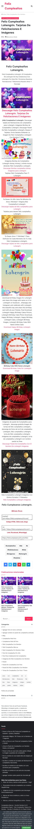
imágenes (11, 554)
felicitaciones (13, 550)
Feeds (3, 726)
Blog (4, 635)
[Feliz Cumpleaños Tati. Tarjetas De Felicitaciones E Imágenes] (25, 599)
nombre (29, 682)
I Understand (26, 827)
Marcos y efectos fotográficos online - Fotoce (16, 800)
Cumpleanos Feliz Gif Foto (10, 641)
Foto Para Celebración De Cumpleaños (14, 656)
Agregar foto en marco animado (12, 630)
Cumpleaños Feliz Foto (9, 638)
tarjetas (17, 558)
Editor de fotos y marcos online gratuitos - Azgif (17, 782)
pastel (9, 685)
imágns (22, 682)
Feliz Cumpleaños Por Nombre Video (14, 650)
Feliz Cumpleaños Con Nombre (16, 14)
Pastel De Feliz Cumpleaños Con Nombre (15, 667)
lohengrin (23, 554)
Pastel (4, 661)
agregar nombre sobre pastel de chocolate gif (16, 775)
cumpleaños (11, 546)
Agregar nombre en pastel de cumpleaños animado (18, 632)
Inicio (4, 14)
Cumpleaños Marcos (7, 805)
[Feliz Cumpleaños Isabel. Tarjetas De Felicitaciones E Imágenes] (25, 581)
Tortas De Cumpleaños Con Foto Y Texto (15, 670)
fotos (8, 682)
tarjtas (21, 685)
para (3, 685)
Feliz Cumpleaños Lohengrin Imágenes (17, 500)
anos (3, 676)
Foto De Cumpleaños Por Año (11, 653)
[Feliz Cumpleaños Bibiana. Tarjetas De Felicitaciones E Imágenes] (8, 599)
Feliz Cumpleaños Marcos (10, 647)
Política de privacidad (7, 691)
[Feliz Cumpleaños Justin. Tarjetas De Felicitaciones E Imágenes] (8, 581)
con (9, 676)
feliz (24, 550)
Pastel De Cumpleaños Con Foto (12, 664)
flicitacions (20, 679)
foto (3, 682)
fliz (26, 679)
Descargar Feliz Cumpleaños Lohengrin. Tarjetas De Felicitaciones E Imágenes (17, 113)
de (21, 546)
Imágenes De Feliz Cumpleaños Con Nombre (16, 659)
